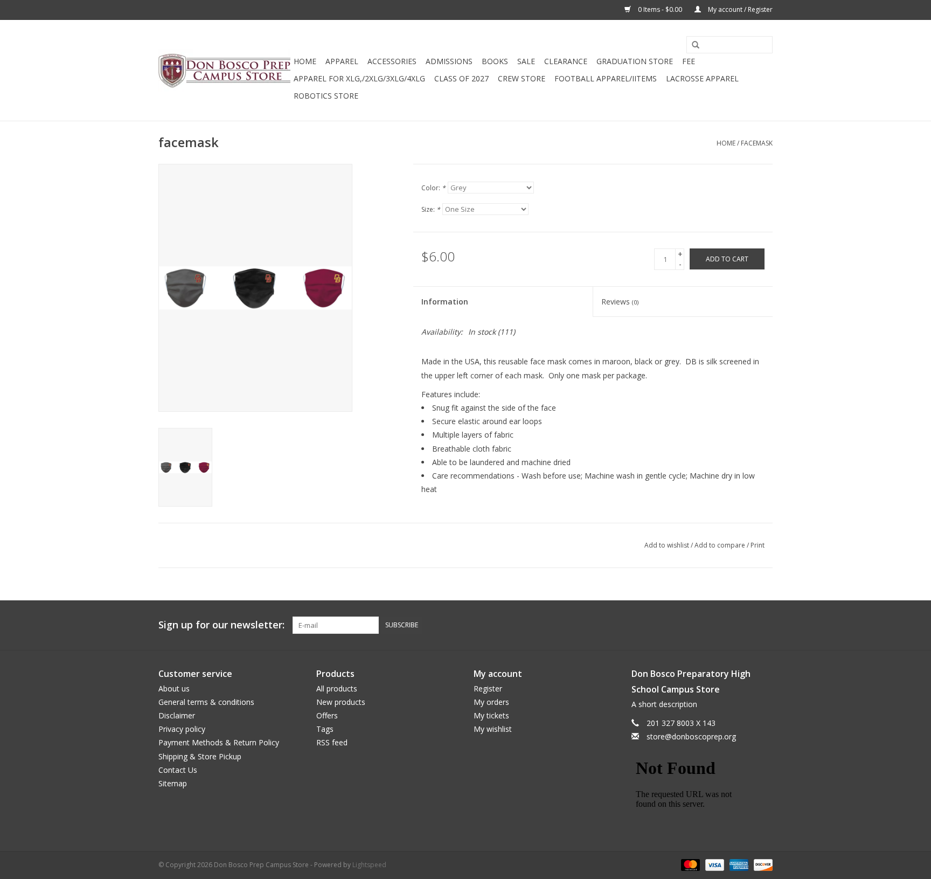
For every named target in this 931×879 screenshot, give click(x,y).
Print (758, 545)
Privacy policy (181, 729)
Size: (430, 209)
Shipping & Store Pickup (199, 756)
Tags (325, 729)
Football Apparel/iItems (605, 78)
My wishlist (493, 729)
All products (336, 688)
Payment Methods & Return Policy (218, 742)
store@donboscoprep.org (691, 736)
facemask (757, 143)
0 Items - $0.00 (660, 9)
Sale (526, 61)
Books (495, 61)
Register (488, 688)
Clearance (565, 61)
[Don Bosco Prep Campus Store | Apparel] (224, 70)
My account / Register (739, 9)
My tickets (491, 715)
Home (305, 61)
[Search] (691, 45)
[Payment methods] (689, 864)
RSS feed (332, 742)
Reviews (619, 301)
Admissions (449, 61)
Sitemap (172, 783)
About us (174, 688)
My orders (491, 702)
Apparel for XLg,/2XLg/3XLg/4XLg (359, 78)
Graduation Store (634, 61)
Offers (327, 715)
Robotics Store (326, 96)
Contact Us (177, 770)
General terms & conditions (206, 702)
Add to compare (720, 545)
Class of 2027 (461, 78)
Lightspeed (369, 864)
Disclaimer (176, 715)
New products (340, 702)
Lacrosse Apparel (702, 78)
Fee (688, 61)
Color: (433, 187)
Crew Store (521, 78)
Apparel (341, 61)
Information (444, 301)
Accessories (391, 61)
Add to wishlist (666, 545)
